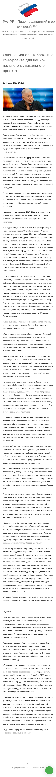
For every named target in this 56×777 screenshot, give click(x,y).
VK (28, 763)
